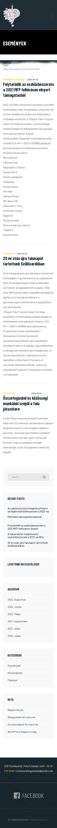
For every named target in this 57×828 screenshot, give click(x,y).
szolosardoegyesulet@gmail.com (34, 770)
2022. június (14, 606)
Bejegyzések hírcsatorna (21, 717)
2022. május (14, 614)
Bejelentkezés (16, 709)
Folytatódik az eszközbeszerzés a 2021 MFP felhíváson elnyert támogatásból (28, 89)
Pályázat (20, 79)
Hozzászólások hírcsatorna (23, 724)
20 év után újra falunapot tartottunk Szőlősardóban (23, 260)
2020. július (14, 635)
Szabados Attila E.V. (38, 819)
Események (8, 79)
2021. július (14, 628)
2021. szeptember (18, 621)
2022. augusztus (16, 599)
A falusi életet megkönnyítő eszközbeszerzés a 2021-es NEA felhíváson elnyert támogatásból (26, 535)
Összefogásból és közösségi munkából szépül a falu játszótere (25, 403)
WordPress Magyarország (22, 731)
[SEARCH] (44, 477)
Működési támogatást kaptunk (25, 516)
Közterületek (15, 672)
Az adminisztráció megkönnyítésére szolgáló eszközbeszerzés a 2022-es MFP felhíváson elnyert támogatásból (28, 510)
